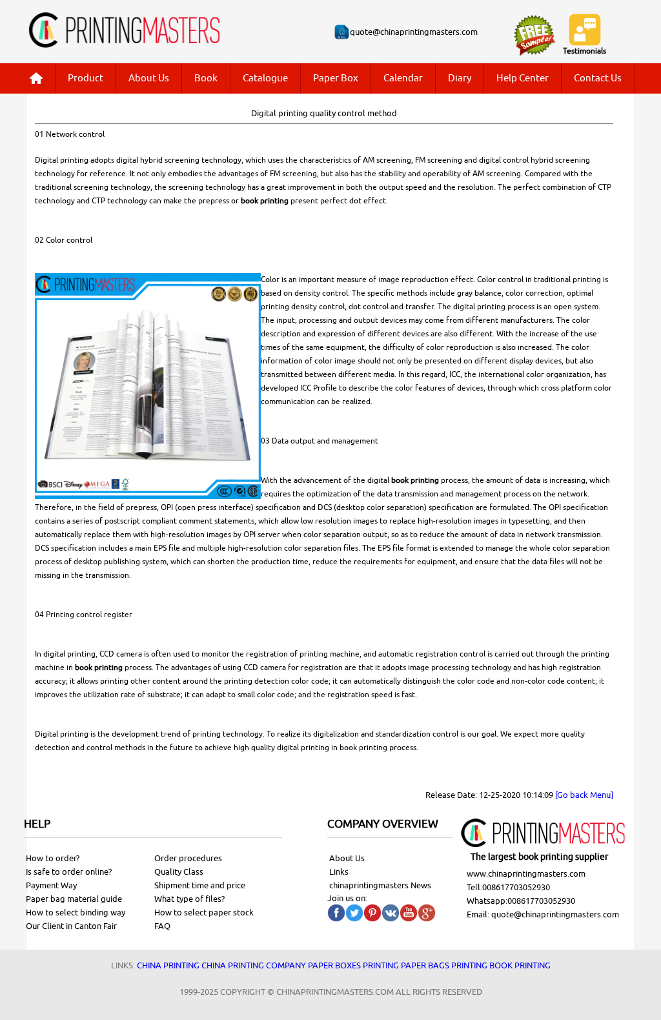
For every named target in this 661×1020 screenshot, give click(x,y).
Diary (459, 78)
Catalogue (265, 78)
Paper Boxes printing (353, 965)
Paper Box (335, 78)
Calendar (403, 78)
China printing (168, 965)
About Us (148, 78)
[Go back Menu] (584, 795)
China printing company (253, 965)
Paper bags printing (444, 965)
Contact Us (598, 78)
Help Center (522, 78)
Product (85, 78)
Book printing (520, 965)
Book (206, 78)
